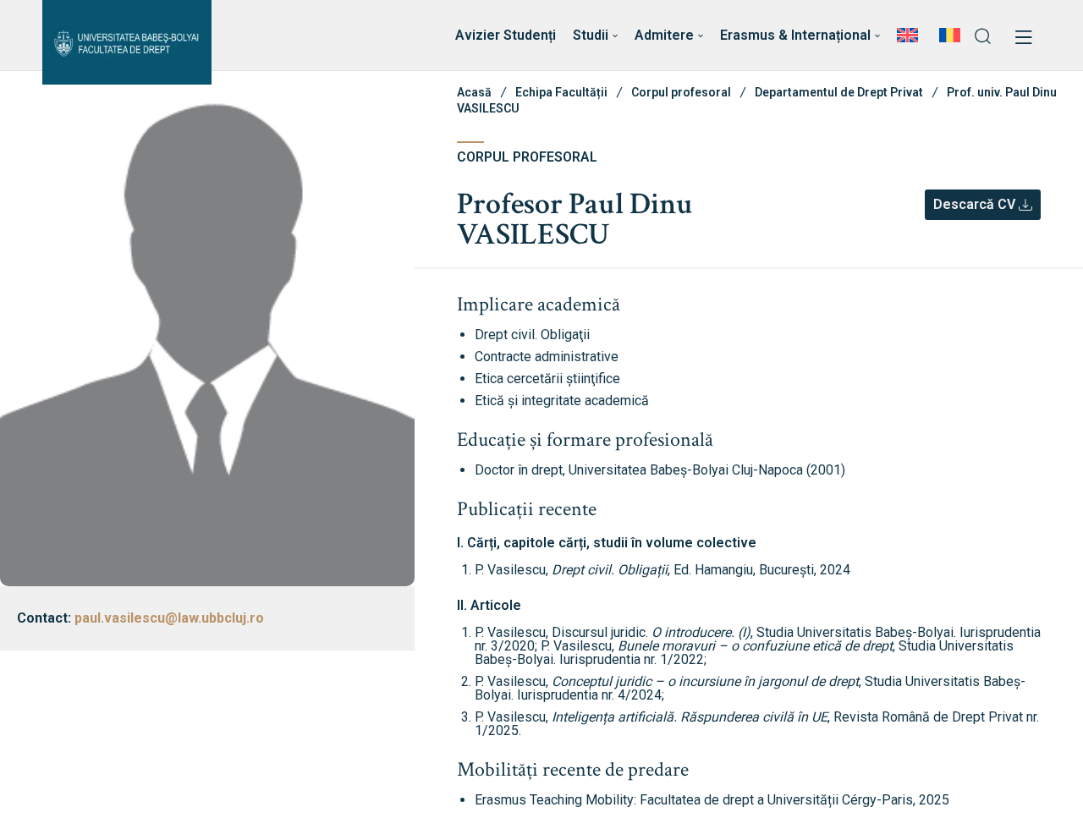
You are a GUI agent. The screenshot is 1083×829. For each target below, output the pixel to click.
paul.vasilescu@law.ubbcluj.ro (169, 618)
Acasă (474, 92)
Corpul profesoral (681, 92)
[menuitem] (909, 35)
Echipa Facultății (561, 92)
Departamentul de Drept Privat (839, 92)
